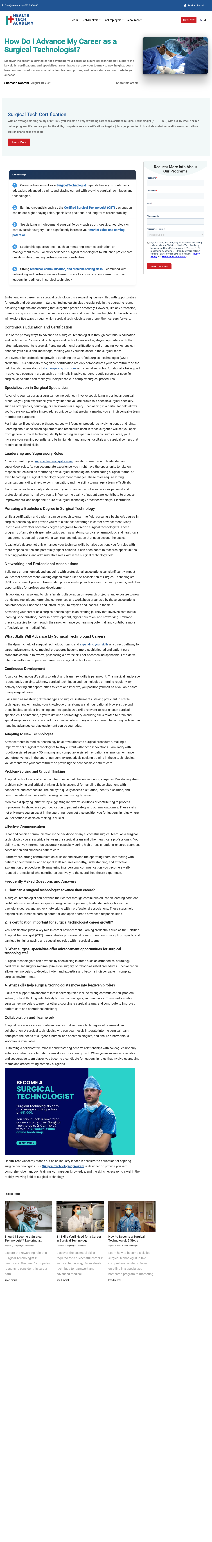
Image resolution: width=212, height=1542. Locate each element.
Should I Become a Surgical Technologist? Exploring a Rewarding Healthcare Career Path (25, 1239)
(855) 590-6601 (31, 5)
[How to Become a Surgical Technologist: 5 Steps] (132, 1216)
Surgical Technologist (26, 1246)
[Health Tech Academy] (19, 20)
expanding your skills (94, 644)
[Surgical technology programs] (70, 1154)
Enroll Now (188, 20)
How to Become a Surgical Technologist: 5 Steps (126, 1238)
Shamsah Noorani (16, 83)
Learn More (19, 142)
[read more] (11, 1280)
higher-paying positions (60, 368)
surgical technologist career (54, 461)
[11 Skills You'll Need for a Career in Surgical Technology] (80, 1216)
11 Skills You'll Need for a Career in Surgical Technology (78, 1238)
